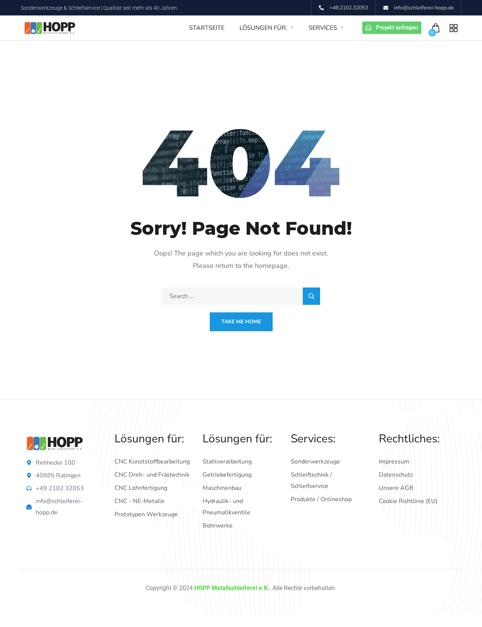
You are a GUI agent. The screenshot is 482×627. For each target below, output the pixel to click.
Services (323, 28)
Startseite (206, 28)
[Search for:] (241, 296)
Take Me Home (241, 321)
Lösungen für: (263, 28)
